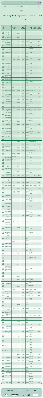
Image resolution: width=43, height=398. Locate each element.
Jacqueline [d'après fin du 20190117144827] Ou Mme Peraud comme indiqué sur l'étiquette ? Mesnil (18, 228)
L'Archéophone (14, 3)
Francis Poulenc (18, 106)
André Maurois (14, 175)
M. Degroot (13, 156)
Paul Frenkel (18, 276)
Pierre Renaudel (13, 87)
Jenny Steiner (18, 279)
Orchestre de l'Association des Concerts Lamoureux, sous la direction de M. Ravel (18, 305)
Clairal (18, 41)
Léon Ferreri (18, 249)
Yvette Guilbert (18, 160)
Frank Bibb (18, 166)
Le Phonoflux (24, 3)
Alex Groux (15, 350)
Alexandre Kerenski (18, 163)
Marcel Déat (18, 67)
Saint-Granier (18, 99)
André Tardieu (18, 182)
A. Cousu (13, 350)
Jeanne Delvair (18, 141)
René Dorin (15, 319)
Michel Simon (18, 36)
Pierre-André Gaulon (18, 324)
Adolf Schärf (18, 147)
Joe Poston (14, 241)
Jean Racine (14, 185)
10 (21, 10)
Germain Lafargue (14, 153)
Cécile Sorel (14, 308)
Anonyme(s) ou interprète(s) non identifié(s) (18, 37)
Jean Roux (18, 132)
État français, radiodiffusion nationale (14, 59)
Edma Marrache (18, 150)
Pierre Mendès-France (18, 357)
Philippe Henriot (18, 33)
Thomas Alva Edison (18, 102)
